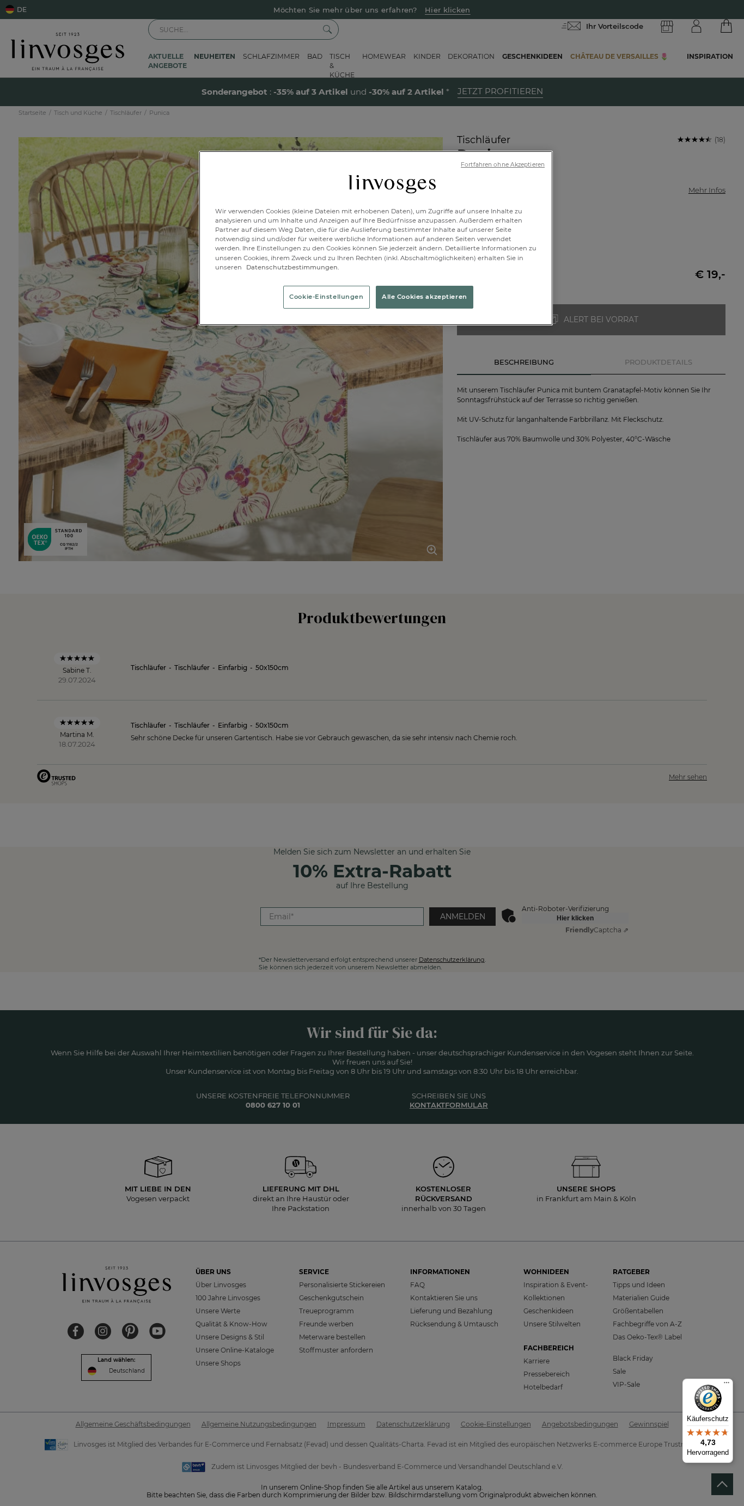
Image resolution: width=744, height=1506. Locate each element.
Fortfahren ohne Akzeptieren (503, 164)
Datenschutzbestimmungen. (292, 267)
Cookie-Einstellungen (326, 296)
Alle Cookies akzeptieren (424, 296)
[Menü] (726, 1385)
